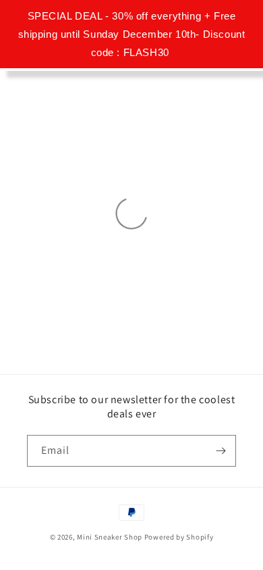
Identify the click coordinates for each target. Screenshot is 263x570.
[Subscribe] (220, 451)
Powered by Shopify (179, 537)
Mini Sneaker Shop (109, 537)
